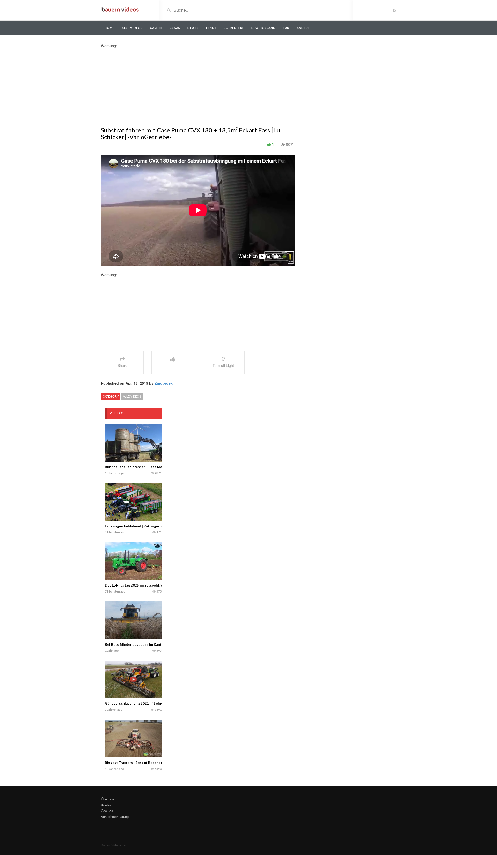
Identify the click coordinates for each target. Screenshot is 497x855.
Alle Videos (132, 27)
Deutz (193, 27)
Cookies (107, 810)
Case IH (156, 27)
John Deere (234, 27)
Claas (175, 27)
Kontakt (107, 804)
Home (109, 27)
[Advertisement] (141, 84)
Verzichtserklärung (115, 816)
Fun (286, 27)
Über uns (107, 799)
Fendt (211, 27)
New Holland (263, 27)
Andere (303, 27)
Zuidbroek (164, 383)
